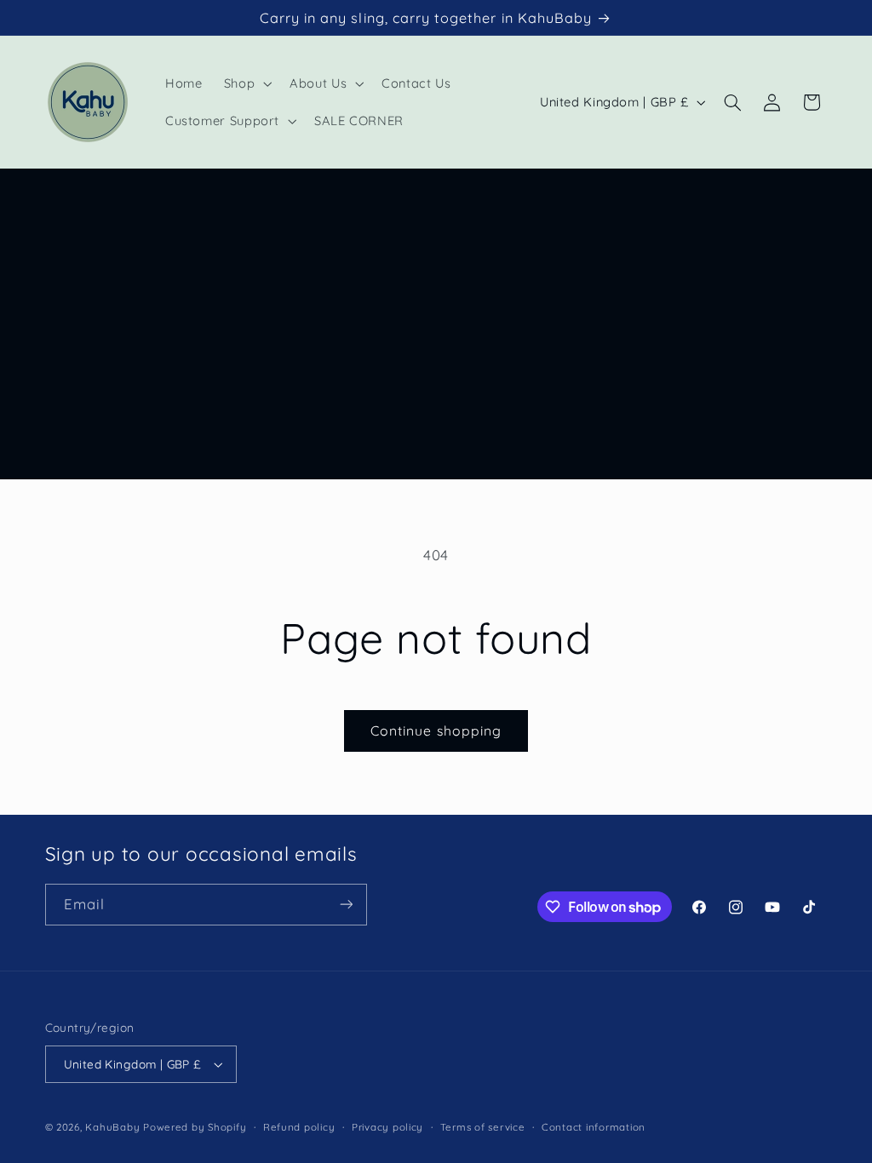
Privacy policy (387, 1126)
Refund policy (299, 1126)
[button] (245, 83)
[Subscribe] (345, 904)
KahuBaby (112, 1126)
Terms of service (482, 1126)
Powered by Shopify (194, 1126)
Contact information (593, 1126)
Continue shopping (436, 730)
